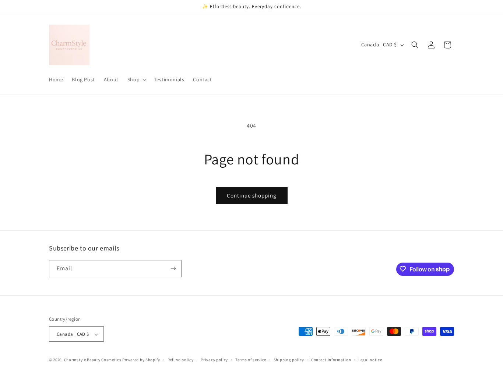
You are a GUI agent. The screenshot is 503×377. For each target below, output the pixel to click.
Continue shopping (252, 195)
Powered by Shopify (141, 360)
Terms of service (250, 359)
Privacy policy (214, 359)
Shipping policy (289, 359)
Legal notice (370, 359)
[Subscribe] (173, 268)
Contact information (331, 359)
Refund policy (181, 359)
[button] (136, 79)
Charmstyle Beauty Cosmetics (93, 360)
